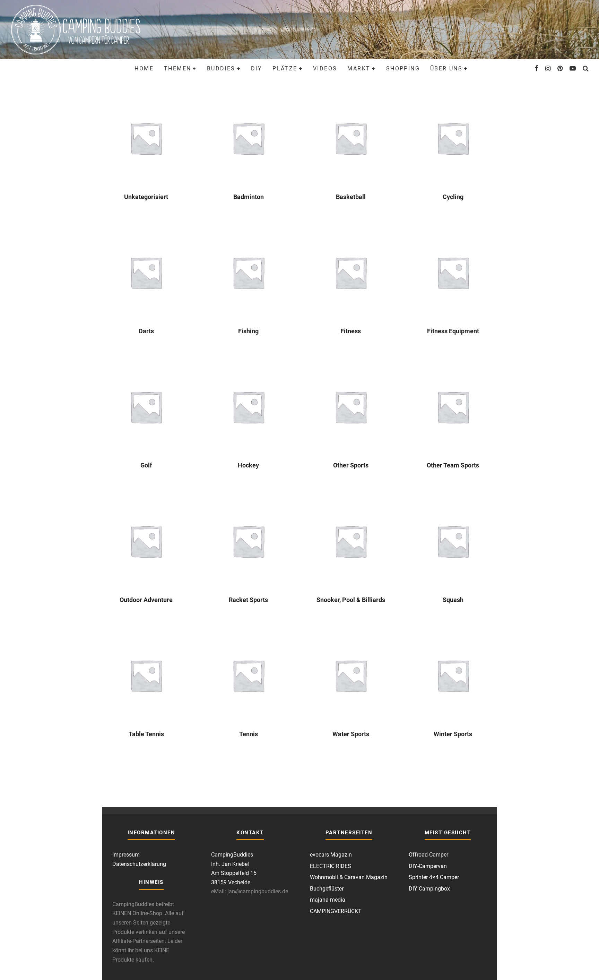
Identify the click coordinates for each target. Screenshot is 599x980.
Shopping (403, 68)
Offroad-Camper (428, 854)
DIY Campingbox (429, 888)
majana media (327, 899)
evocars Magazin (331, 854)
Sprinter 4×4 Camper (434, 877)
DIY (256, 68)
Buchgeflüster (327, 888)
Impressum (126, 854)
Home (144, 68)
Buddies (221, 68)
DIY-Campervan (428, 866)
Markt (358, 68)
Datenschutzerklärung (139, 864)
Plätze (284, 68)
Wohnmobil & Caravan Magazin (349, 877)
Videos (325, 68)
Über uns (446, 68)
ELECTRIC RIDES (330, 866)
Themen (177, 68)
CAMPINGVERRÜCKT (336, 911)
